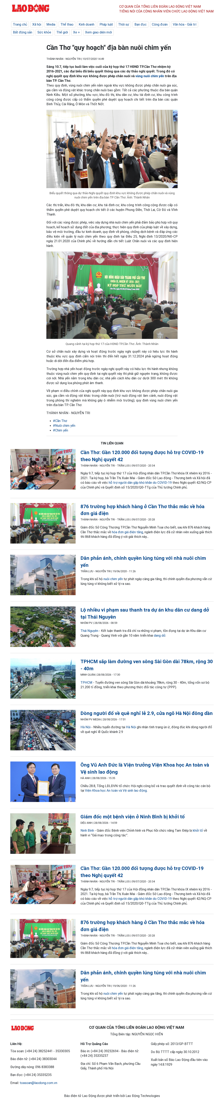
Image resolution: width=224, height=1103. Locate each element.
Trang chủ (20, 24)
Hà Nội (86, 727)
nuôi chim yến (113, 579)
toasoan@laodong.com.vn (38, 1083)
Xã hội (36, 24)
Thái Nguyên (89, 631)
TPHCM (86, 682)
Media (50, 24)
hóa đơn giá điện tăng (127, 532)
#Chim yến (60, 430)
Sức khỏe (44, 32)
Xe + (76, 32)
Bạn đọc (140, 24)
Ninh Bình (87, 830)
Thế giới (62, 32)
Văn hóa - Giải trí (184, 24)
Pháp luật (106, 24)
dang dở (159, 635)
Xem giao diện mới (98, 32)
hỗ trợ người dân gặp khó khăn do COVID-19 (140, 483)
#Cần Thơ (60, 421)
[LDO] (43, 470)
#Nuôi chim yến (64, 426)
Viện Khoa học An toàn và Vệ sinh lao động (116, 790)
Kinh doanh (86, 24)
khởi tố (198, 830)
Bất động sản (22, 32)
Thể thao (67, 24)
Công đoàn (160, 24)
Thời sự (123, 24)
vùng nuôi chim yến (149, 76)
